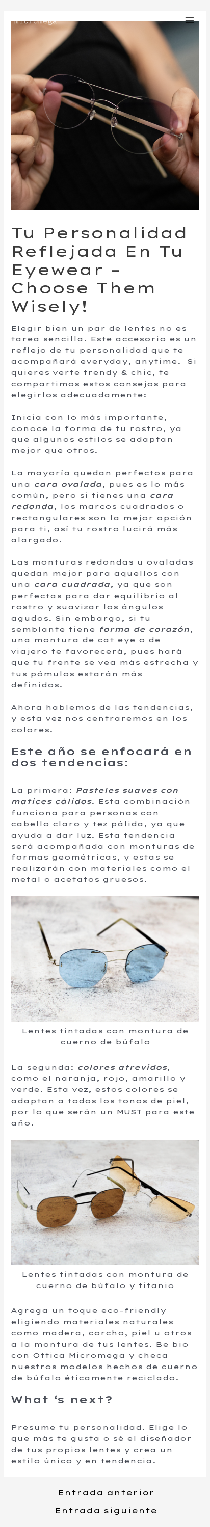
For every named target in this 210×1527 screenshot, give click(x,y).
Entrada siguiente (106, 1511)
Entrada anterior (106, 1493)
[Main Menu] (190, 20)
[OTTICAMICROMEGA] (35, 21)
